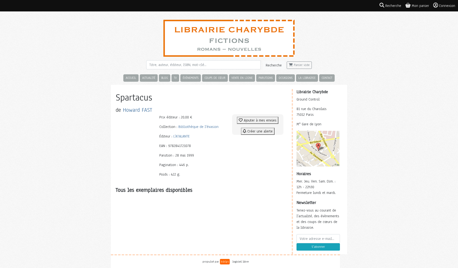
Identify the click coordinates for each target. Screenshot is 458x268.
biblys (225, 261)
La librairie (307, 78)
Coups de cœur (214, 78)
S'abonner (318, 247)
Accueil (131, 78)
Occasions (285, 78)
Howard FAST (137, 110)
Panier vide (301, 65)
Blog (164, 78)
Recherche (274, 65)
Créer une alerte (259, 131)
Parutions (266, 78)
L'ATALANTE (181, 136)
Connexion (447, 5)
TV (175, 78)
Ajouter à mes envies (259, 120)
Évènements (190, 78)
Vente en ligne (242, 78)
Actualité (148, 78)
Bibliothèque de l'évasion (198, 126)
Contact (327, 78)
